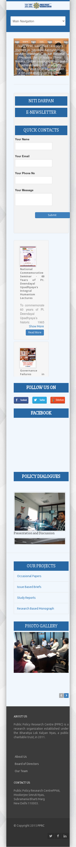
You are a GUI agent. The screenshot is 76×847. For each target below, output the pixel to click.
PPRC (41, 820)
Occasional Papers (29, 570)
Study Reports (26, 592)
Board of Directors (27, 758)
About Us (21, 750)
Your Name (22, 133)
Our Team (21, 765)
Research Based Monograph (35, 602)
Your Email (22, 150)
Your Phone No (25, 167)
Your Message (24, 184)
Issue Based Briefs (29, 581)
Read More (34, 326)
